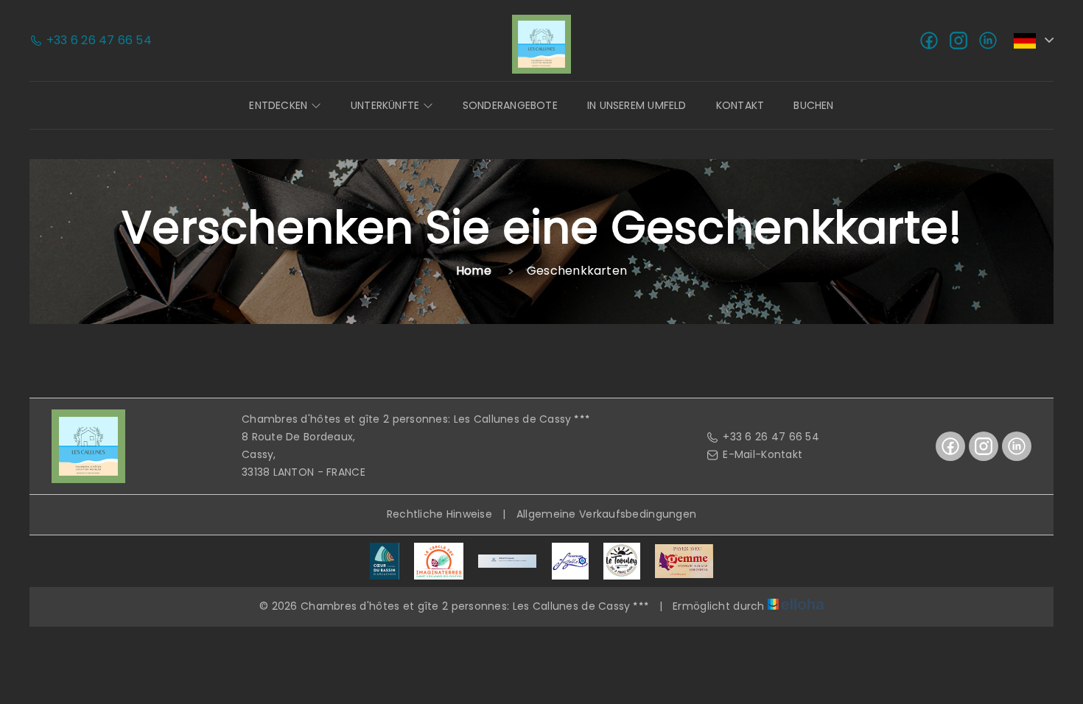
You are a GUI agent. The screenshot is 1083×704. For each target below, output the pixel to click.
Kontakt (740, 105)
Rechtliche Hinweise (439, 514)
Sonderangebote (510, 105)
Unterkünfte (387, 105)
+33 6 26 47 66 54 (771, 436)
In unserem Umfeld (637, 105)
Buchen (813, 105)
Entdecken (279, 105)
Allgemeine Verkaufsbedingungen (606, 514)
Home (473, 270)
